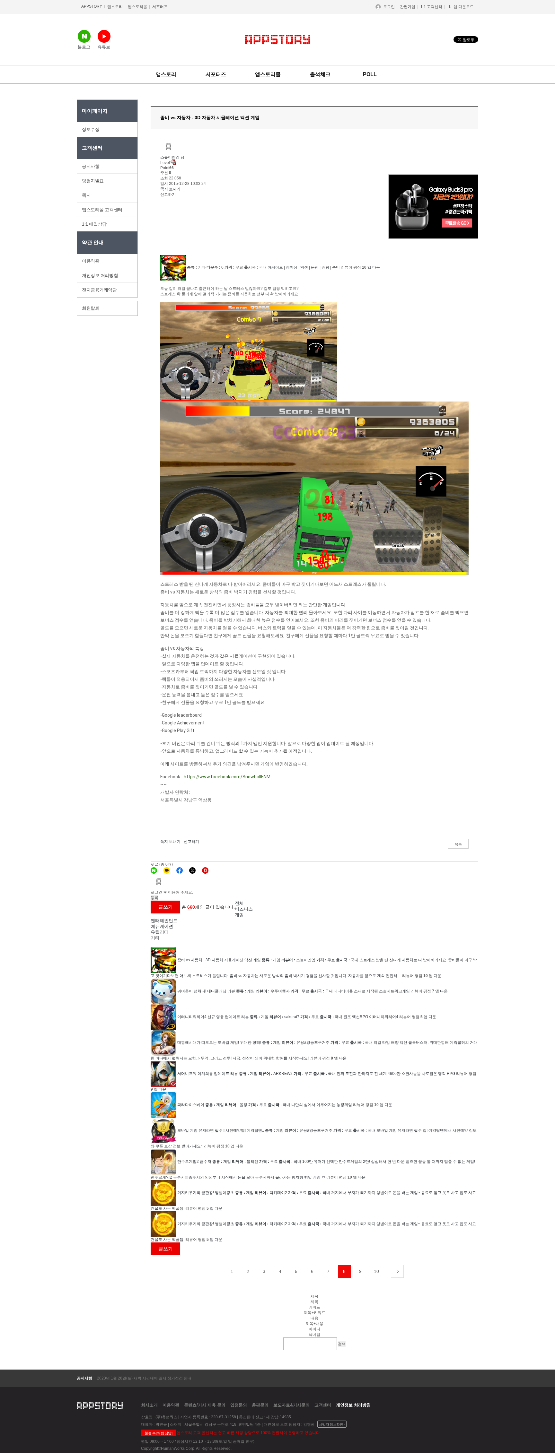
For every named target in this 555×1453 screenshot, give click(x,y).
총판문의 (260, 1405)
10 (376, 1271)
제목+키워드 (314, 1312)
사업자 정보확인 (331, 1424)
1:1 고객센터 (431, 6)
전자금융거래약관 (99, 289)
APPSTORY (91, 6)
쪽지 (86, 195)
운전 (315, 267)
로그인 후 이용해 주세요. (172, 892)
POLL (370, 74)
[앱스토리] (205, 870)
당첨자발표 (93, 180)
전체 (239, 903)
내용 (314, 1318)
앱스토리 (115, 6)
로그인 (389, 6)
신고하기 (168, 194)
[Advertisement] (102, 415)
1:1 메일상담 (94, 224)
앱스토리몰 (137, 6)
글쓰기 (165, 907)
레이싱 (291, 267)
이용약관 (90, 261)
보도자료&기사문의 (291, 1405)
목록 (458, 844)
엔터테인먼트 (164, 920)
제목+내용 (314, 1323)
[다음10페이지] (397, 1271)
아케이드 (275, 267)
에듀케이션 (162, 926)
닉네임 (314, 1334)
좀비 (336, 267)
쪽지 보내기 (170, 189)
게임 (239, 914)
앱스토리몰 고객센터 (102, 209)
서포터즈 (160, 6)
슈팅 (325, 267)
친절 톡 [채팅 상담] (158, 1433)
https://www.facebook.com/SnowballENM (227, 776)
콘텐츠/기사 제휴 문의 (204, 1405)
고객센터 (322, 1405)
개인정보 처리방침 (100, 275)
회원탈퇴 (90, 308)
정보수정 (90, 129)
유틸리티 (160, 932)
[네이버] (154, 870)
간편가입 (407, 6)
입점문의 (238, 1405)
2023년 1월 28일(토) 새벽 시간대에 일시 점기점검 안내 (144, 1378)
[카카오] (166, 870)
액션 (304, 267)
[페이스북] (179, 870)
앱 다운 (373, 267)
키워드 (314, 1307)
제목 (314, 1302)
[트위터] (192, 870)
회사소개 (149, 1405)
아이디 (314, 1329)
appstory (100, 1404)
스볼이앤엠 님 (172, 157)
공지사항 (90, 166)
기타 (155, 937)
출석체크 (320, 74)
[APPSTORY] (277, 39)
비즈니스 (244, 909)
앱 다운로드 (464, 6)
